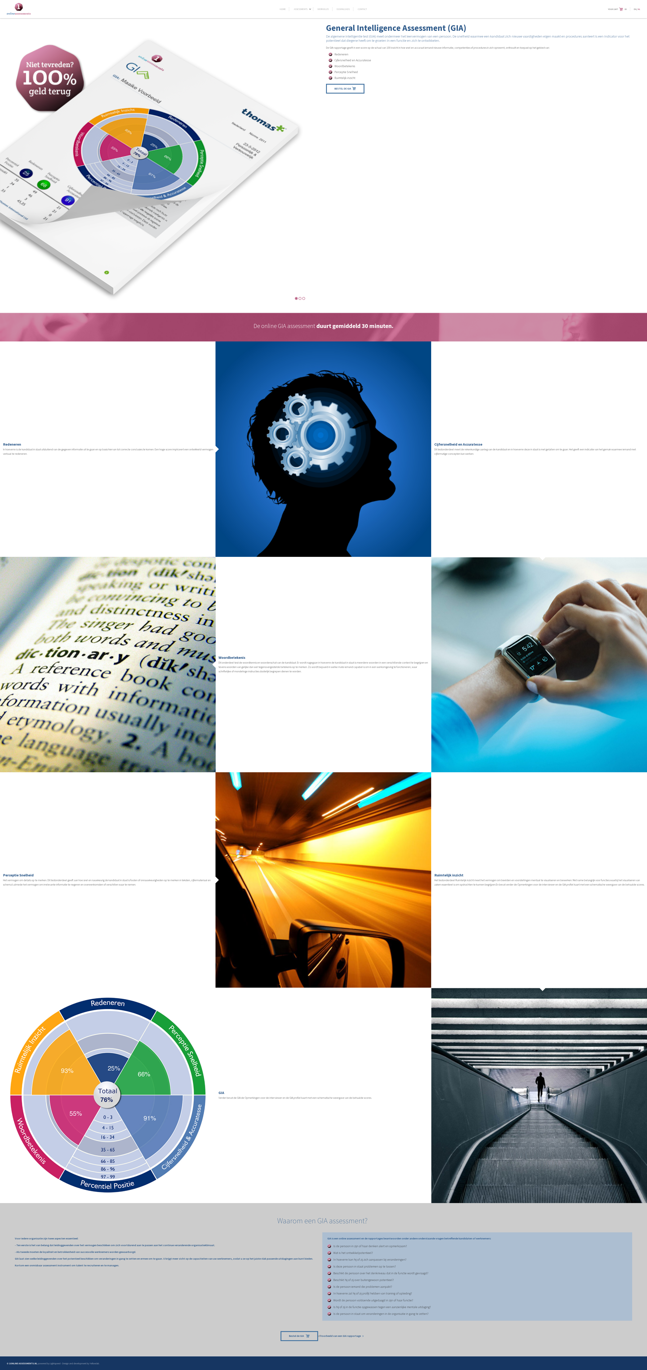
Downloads (343, 9)
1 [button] (296, 298)
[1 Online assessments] (19, 13)
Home (283, 9)
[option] (160, 172)
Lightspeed (55, 1363)
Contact (362, 9)
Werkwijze (323, 9)
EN (635, 9)
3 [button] (303, 298)
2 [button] (300, 298)
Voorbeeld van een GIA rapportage (340, 1336)
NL (639, 9)
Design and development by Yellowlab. (81, 1363)
